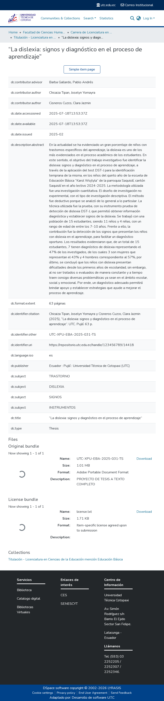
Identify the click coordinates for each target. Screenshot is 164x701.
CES (64, 595)
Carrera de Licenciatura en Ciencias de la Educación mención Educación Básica (92, 32)
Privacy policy (66, 693)
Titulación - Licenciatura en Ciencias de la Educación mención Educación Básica (35, 37)
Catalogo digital (28, 598)
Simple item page (82, 69)
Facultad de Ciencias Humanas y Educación (44, 32)
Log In (147, 18)
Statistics (106, 18)
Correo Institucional (139, 5)
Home (13, 32)
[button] (138, 18)
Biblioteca (24, 590)
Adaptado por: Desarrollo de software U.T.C (82, 697)
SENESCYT (69, 603)
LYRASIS (114, 688)
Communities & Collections (60, 18)
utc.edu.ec (108, 5)
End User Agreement (93, 693)
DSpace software (56, 688)
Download (144, 458)
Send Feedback (121, 693)
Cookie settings (42, 693)
